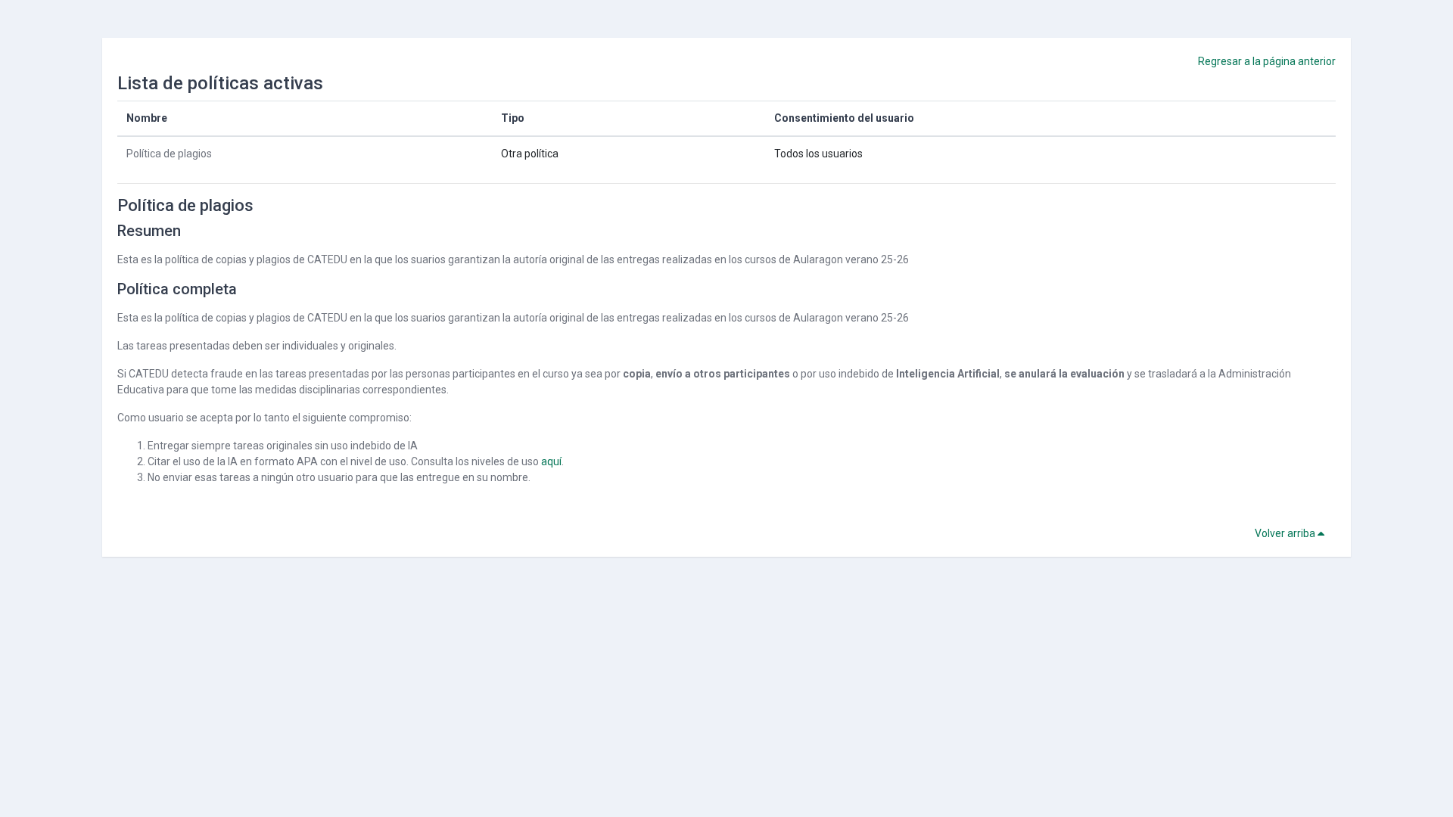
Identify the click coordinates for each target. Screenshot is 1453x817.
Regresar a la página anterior (1267, 61)
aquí (551, 461)
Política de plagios (169, 154)
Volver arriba (1286, 533)
